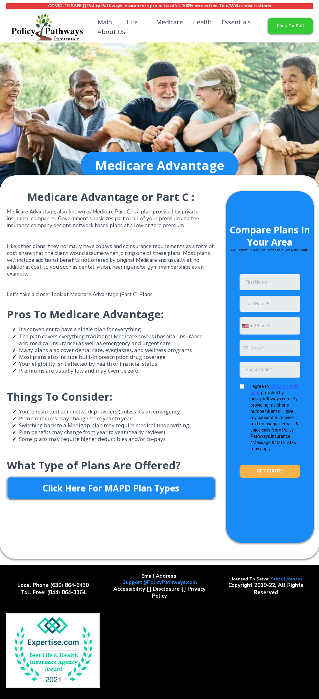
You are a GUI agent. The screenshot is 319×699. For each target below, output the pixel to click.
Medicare (169, 22)
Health (202, 22)
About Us (111, 31)
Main (105, 22)
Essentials (236, 22)
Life (132, 22)
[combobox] (247, 326)
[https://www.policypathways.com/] (46, 27)
